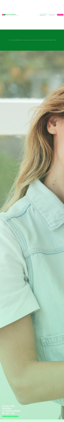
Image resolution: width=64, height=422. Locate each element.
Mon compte (51, 14)
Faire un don (60, 14)
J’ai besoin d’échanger (7, 419)
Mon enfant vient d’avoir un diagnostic (10, 416)
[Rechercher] (38, 15)
